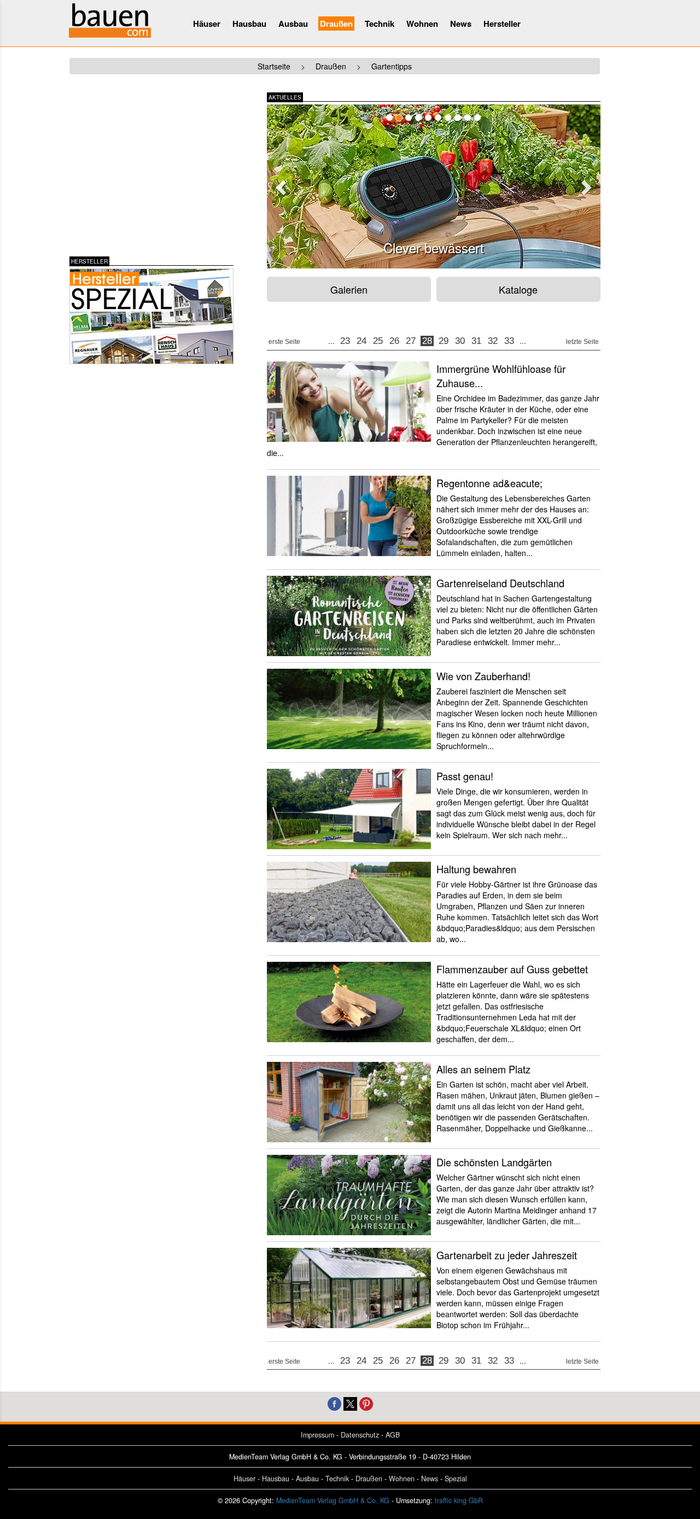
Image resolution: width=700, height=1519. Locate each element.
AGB (393, 1435)
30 (460, 341)
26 (394, 341)
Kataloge (518, 289)
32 (493, 341)
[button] (279, 184)
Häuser (206, 23)
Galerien (349, 289)
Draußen (336, 23)
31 (476, 341)
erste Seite (284, 342)
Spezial (456, 1478)
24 (361, 341)
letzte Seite (582, 342)
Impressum (317, 1435)
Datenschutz (360, 1435)
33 (509, 341)
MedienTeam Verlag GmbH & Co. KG (332, 1500)
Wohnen (422, 23)
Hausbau (249, 23)
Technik (379, 23)
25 (378, 341)
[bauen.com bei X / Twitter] (350, 1403)
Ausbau (293, 23)
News (460, 23)
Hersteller (502, 23)
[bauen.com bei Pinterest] (366, 1403)
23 (345, 341)
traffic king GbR (459, 1500)
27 (411, 341)
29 (443, 341)
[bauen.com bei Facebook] (334, 1403)
